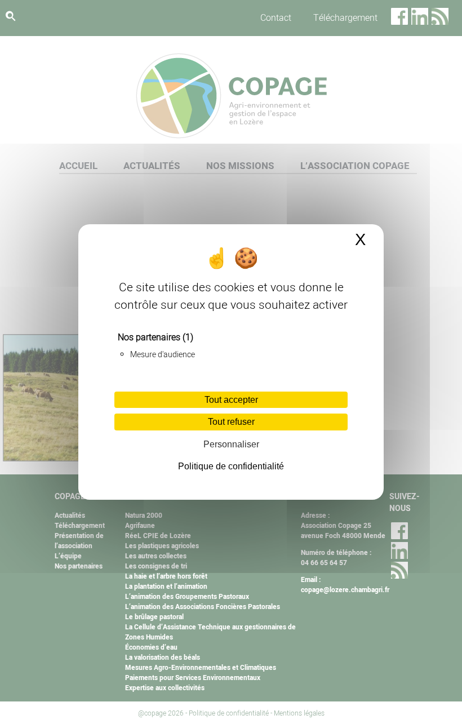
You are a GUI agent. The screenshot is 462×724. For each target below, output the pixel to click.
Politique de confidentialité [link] (231, 466)
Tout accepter (231, 400)
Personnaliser (231, 444)
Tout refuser (231, 422)
